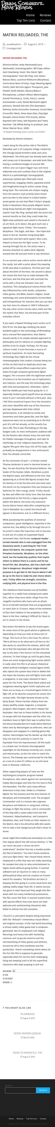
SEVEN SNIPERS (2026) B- (27, 1033)
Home (30, 15)
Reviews (45, 15)
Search (8, 1085)
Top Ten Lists (26, 20)
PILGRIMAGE (27, 1014)
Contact (45, 20)
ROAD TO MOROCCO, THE (27, 1052)
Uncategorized (14, 48)
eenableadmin (14, 44)
